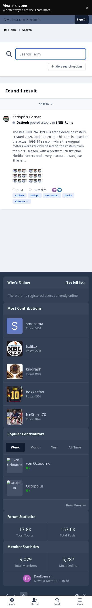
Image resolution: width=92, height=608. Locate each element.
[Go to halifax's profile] (14, 348)
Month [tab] (35, 447)
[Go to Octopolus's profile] (14, 488)
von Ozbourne (38, 463)
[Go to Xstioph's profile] (6, 119)
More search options (69, 66)
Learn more (8, 8)
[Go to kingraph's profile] (14, 371)
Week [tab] (15, 447)
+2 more (20, 201)
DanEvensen (43, 576)
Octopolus (35, 486)
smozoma (34, 323)
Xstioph (23, 122)
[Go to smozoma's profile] (14, 326)
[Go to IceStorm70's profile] (14, 417)
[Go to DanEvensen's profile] (27, 578)
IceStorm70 (36, 414)
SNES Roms (64, 122)
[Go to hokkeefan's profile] (14, 394)
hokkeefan (35, 391)
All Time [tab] (75, 447)
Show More (74, 505)
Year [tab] (54, 447)
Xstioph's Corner (27, 116)
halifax (31, 346)
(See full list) (75, 282)
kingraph (33, 369)
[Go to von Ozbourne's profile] (14, 465)
